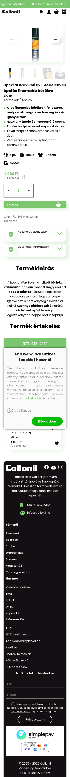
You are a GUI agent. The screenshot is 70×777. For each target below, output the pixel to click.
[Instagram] (60, 467)
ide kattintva (32, 398)
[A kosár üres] (56, 11)
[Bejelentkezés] (49, 11)
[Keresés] (41, 11)
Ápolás (27, 100)
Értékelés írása (35, 343)
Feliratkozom (35, 719)
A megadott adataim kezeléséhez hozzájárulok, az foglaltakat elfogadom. (35, 707)
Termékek (11, 100)
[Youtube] (53, 468)
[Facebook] (46, 467)
